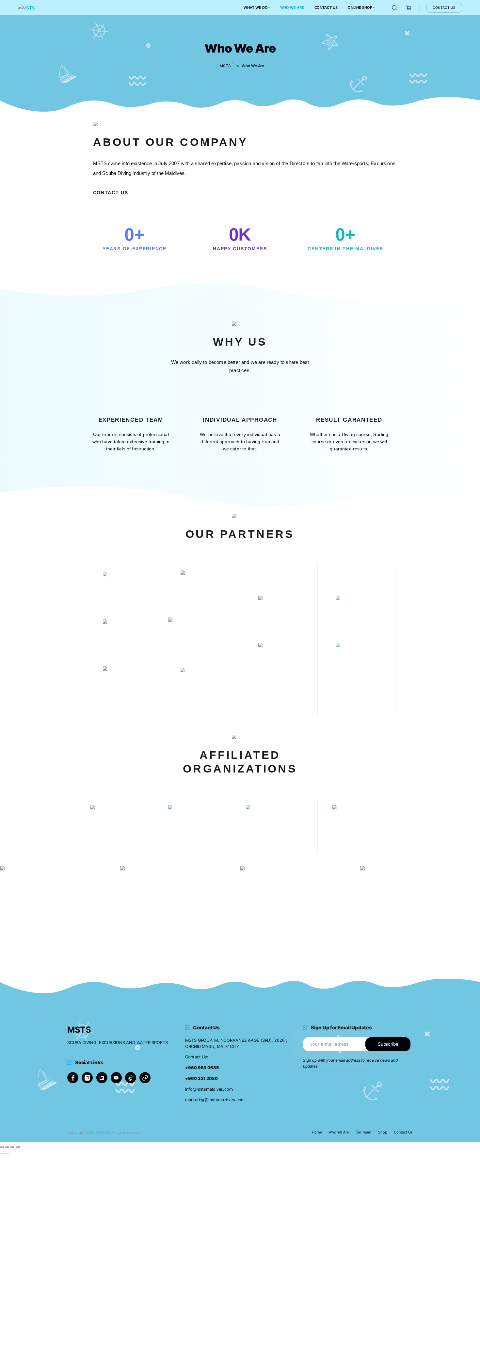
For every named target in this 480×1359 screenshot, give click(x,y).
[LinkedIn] (101, 1077)
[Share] (12, 1147)
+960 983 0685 (202, 1067)
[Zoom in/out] (2, 1147)
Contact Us (403, 1132)
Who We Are (338, 1132)
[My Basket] (409, 8)
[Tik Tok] (130, 1077)
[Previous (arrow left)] (2, 1153)
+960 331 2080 (201, 1078)
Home (317, 1132)
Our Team (364, 1132)
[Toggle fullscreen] (7, 1147)
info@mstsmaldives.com (209, 1089)
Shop (382, 1132)
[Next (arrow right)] (7, 1153)
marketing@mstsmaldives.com (215, 1099)
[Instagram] (87, 1077)
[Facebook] (72, 1077)
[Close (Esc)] (18, 1147)
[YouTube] (116, 1077)
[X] (145, 1077)
